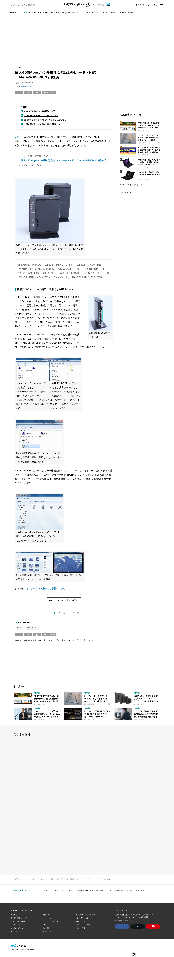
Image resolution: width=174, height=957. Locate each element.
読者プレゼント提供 (18, 921)
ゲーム (45, 13)
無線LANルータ (32, 628)
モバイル (32, 13)
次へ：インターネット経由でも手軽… (64, 600)
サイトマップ (48, 918)
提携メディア (80, 921)
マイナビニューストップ (19, 879)
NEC (19, 628)
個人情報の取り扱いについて (86, 915)
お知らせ (14, 915)
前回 (17, 137)
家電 (39, 13)
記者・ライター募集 (83, 925)
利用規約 (46, 915)
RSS (44, 925)
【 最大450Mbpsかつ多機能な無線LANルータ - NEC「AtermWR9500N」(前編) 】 (62, 160)
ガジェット (55, 13)
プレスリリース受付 (83, 918)
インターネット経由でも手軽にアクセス (47, 588)
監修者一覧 (47, 931)
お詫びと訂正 (80, 928)
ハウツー (131, 12)
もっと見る (124, 192)
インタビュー (121, 12)
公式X (98, 12)
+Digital (33, 879)
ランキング (90, 12)
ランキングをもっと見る (129, 185)
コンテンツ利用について (52, 921)
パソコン (23, 13)
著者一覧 (14, 931)
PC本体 (51, 879)
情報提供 (46, 928)
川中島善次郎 (26, 87)
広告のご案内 (16, 925)
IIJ (78, 13)
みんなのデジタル (68, 13)
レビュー (104, 12)
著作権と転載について (19, 918)
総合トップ (13, 13)
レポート (112, 12)
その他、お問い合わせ (19, 928)
